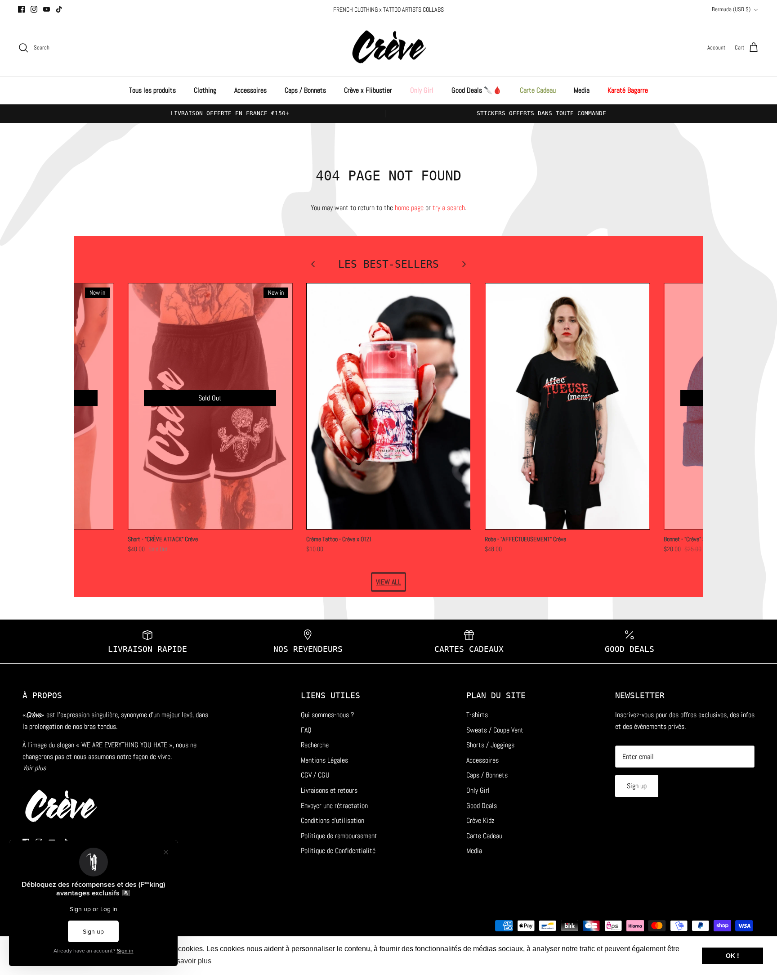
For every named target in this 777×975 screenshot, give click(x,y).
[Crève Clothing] (388, 48)
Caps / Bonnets (305, 90)
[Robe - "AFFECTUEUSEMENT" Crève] (567, 406)
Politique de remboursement (339, 835)
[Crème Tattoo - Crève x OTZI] (388, 406)
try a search (449, 207)
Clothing (205, 90)
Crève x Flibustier (368, 90)
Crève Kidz (480, 820)
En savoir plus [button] (188, 961)
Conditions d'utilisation (332, 820)
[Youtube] (46, 9)
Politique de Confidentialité (338, 850)
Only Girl (421, 90)
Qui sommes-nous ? (327, 714)
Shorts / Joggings (490, 745)
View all (388, 582)
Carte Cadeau (538, 90)
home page (409, 207)
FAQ (306, 730)
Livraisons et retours (329, 790)
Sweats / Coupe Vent (494, 730)
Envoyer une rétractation (334, 805)
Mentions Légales (324, 760)
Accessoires (250, 90)
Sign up (637, 786)
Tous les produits (152, 90)
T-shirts (477, 714)
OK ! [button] (732, 955)
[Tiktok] (59, 9)
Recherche (315, 745)
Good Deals (481, 805)
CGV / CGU (315, 775)
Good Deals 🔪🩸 (476, 90)
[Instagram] (34, 9)
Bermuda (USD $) (731, 9)
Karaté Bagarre (627, 90)
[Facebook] (21, 9)
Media (581, 90)
